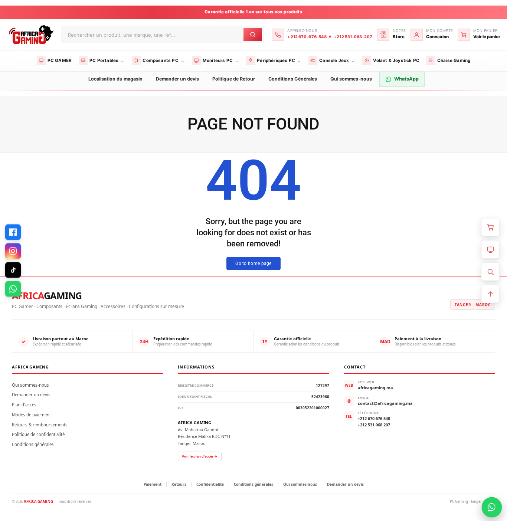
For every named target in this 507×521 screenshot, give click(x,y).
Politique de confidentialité (38, 434)
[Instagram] (13, 251)
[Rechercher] (490, 271)
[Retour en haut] (490, 294)
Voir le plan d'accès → (199, 456)
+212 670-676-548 (307, 36)
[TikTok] (13, 270)
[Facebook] (13, 232)
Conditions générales (33, 444)
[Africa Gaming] (30, 34)
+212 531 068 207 (374, 424)
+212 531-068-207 (353, 36)
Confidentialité (210, 484)
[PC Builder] (490, 249)
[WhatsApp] (13, 289)
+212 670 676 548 (374, 418)
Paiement (152, 484)
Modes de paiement (31, 414)
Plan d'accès (24, 404)
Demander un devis (31, 394)
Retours (178, 484)
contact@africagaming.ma (385, 403)
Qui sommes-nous (30, 385)
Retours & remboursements (40, 424)
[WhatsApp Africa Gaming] (492, 507)
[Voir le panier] (490, 227)
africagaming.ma (375, 387)
